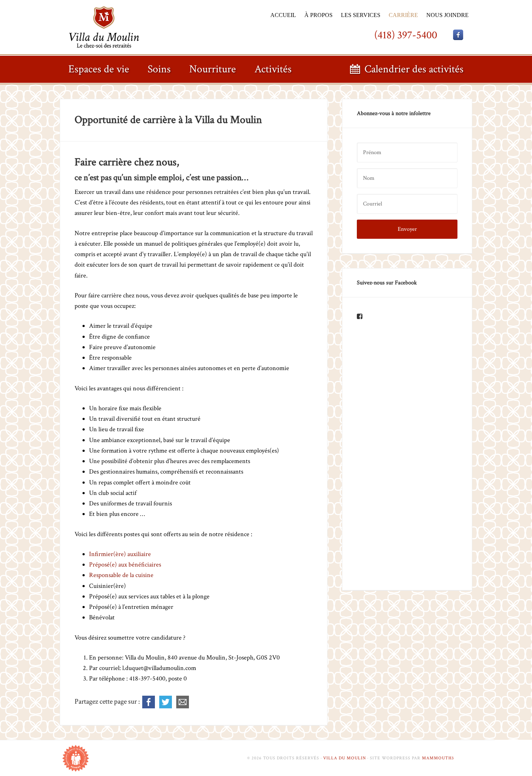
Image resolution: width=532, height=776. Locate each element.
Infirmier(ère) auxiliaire (120, 554)
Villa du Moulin (106, 26)
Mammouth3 (438, 758)
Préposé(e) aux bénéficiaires (125, 564)
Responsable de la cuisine (121, 575)
